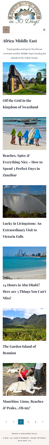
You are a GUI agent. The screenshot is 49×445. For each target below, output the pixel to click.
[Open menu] (44, 29)
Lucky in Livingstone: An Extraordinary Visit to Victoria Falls (22, 230)
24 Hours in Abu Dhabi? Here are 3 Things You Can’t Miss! (24, 291)
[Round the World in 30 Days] (24, 13)
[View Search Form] (6, 29)
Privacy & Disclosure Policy (24, 433)
